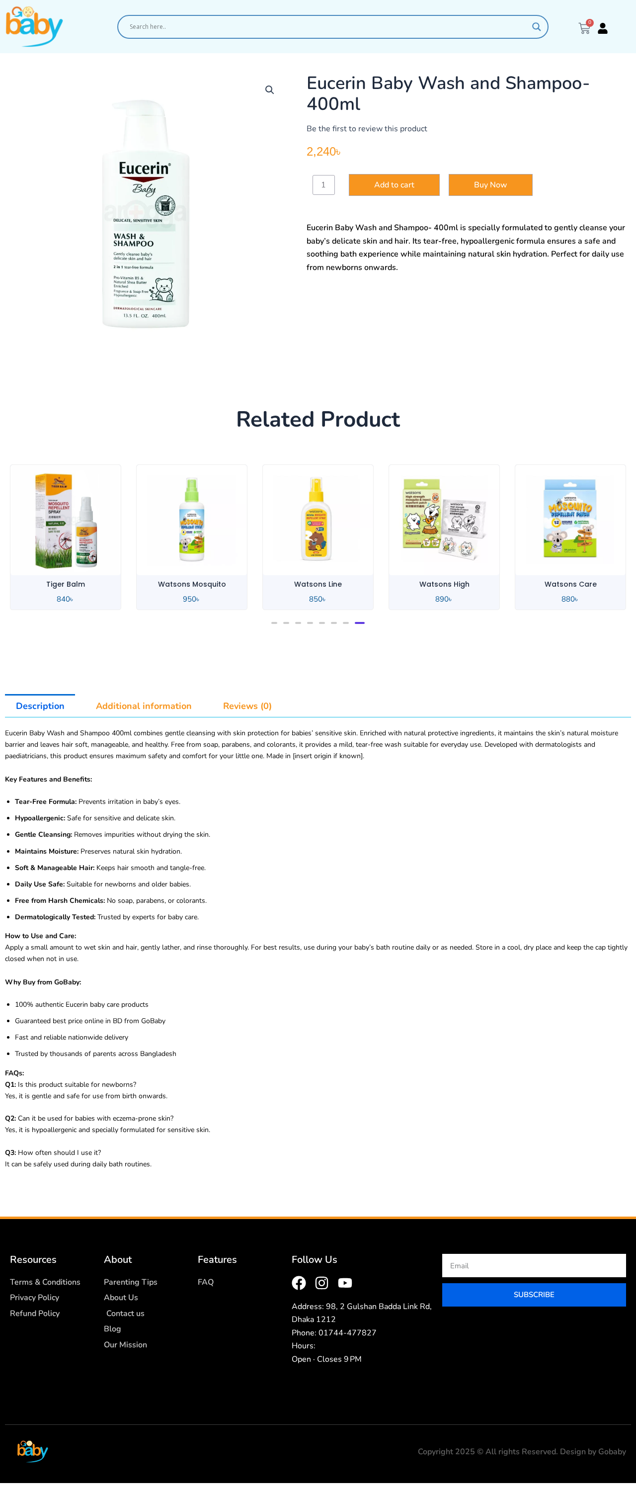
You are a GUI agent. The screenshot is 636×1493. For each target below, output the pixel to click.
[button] (270, 90)
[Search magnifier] (537, 27)
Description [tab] (40, 706)
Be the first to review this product (367, 128)
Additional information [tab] (144, 706)
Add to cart (394, 184)
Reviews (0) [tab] (247, 706)
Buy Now (490, 184)
